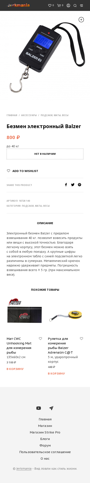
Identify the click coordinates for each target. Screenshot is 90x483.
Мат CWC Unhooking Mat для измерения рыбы (19, 345)
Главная (12, 115)
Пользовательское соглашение (45, 452)
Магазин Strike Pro (45, 432)
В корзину (15, 369)
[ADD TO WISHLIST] (40, 338)
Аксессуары (29, 115)
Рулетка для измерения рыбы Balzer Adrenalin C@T (60, 345)
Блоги (45, 439)
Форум (45, 445)
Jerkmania (23, 469)
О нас (45, 458)
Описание (45, 223)
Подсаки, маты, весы (54, 115)
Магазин (45, 426)
